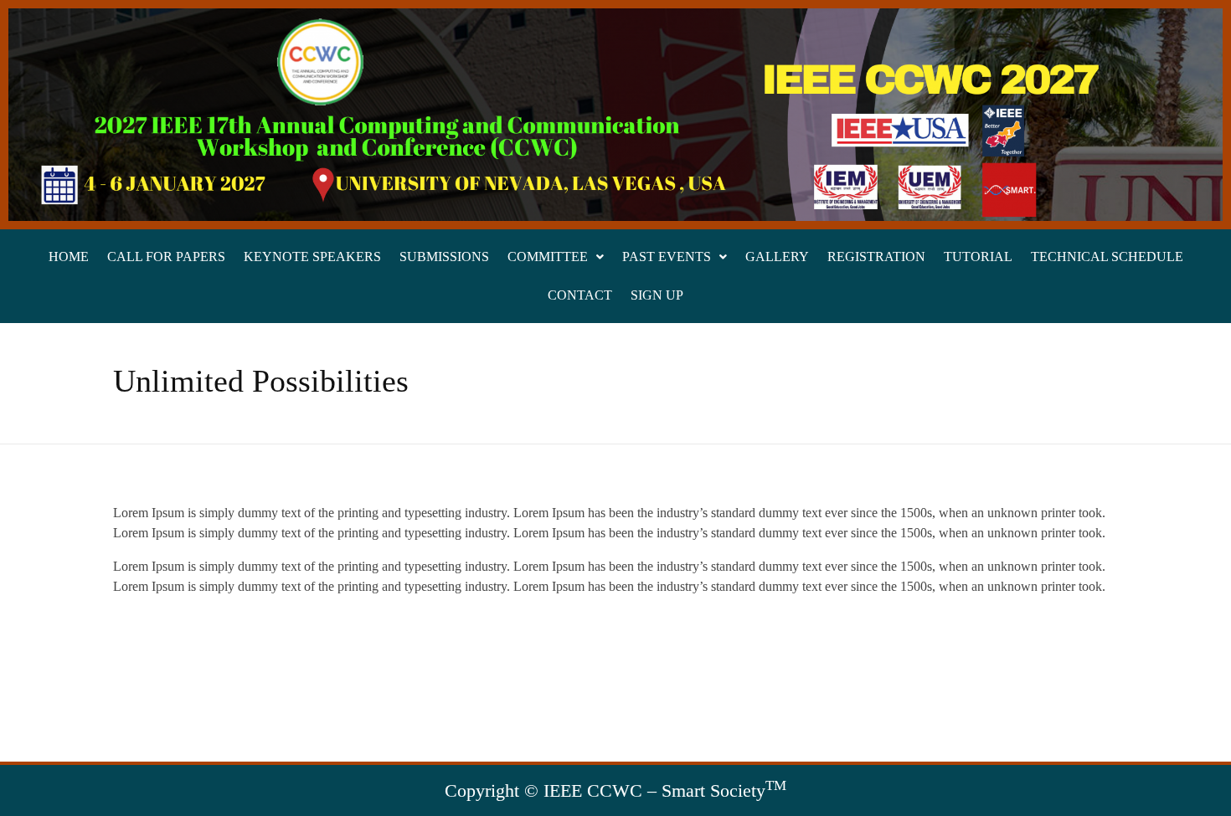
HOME (69, 256)
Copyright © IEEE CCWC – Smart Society (615, 790)
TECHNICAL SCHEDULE (1107, 256)
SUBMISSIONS (444, 256)
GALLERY (777, 256)
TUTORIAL (978, 256)
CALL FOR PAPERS (166, 256)
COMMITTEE (547, 256)
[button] (555, 257)
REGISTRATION (876, 256)
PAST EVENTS (666, 256)
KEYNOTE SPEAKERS (312, 256)
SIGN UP (657, 295)
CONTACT (580, 295)
